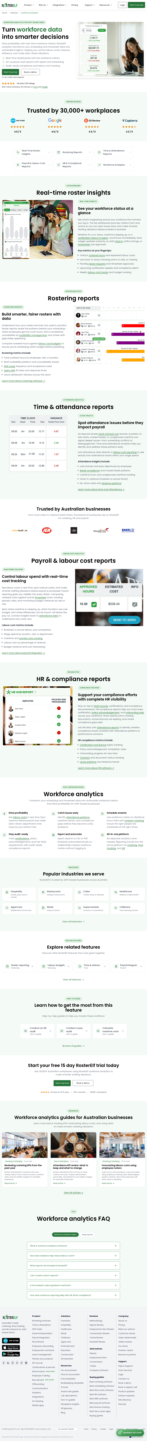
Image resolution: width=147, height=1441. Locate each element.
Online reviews (125, 1341)
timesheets (84, 244)
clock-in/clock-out (108, 433)
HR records (37, 1363)
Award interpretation (42, 1333)
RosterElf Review (97, 1341)
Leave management (41, 1354)
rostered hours (97, 255)
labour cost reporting (125, 452)
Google (45, 87)
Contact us (123, 1378)
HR (123, 848)
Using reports (87, 1234)
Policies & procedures (42, 1358)
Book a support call (127, 1387)
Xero (35, 87)
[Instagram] (12, 1362)
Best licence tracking (100, 1407)
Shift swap (9, 366)
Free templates (68, 1378)
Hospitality (66, 1325)
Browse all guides (72, 1045)
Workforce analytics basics (65, 1234)
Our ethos (123, 1346)
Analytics (36, 1392)
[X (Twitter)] (21, 1362)
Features (14, 13)
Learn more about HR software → (96, 768)
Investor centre (125, 1350)
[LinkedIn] (8, 1362)
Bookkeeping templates (72, 1383)
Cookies (103, 1429)
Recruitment (43, 1380)
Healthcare (66, 1329)
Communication (40, 1388)
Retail (63, 1333)
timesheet (40, 597)
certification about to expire (93, 237)
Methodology (96, 1320)
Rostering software (41, 1320)
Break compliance (90, 470)
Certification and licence (93, 744)
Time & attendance (41, 1325)
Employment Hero (98, 1357)
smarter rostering (134, 820)
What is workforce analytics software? (48, 1245)
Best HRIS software (99, 1398)
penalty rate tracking (31, 638)
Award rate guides (70, 1391)
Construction (67, 1354)
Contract (85, 757)
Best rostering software (101, 1381)
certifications (22, 838)
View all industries (72, 921)
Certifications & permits (43, 1367)
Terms (86, 1429)
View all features (72, 979)
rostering (132, 845)
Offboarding (38, 1384)
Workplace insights (70, 1404)
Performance (43, 1371)
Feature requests (126, 1395)
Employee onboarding (42, 1346)
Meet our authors (126, 1329)
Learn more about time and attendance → (101, 489)
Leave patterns (88, 761)
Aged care (66, 1341)
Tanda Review (96, 1337)
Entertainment (67, 1346)
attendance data (48, 615)
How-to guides (68, 1399)
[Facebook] (3, 1362)
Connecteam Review (100, 1333)
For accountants (69, 1370)
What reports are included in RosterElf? (48, 1265)
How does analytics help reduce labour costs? (52, 1255)
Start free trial (125, 1370)
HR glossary (66, 1408)
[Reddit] (26, 1362)
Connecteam (96, 1361)
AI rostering (37, 1401)
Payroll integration (41, 1337)
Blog (63, 1412)
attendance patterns (78, 817)
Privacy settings (132, 1429)
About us (122, 1320)
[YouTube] (17, 1362)
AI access (119, 1429)
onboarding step (135, 712)
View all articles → (73, 1192)
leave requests (97, 263)
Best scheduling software (102, 1386)
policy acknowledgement (105, 712)
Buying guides (96, 1415)
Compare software (99, 1370)
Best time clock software (102, 1390)
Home (4, 13)
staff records (101, 705)
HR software (38, 1341)
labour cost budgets (49, 343)
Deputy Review (97, 1325)
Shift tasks (37, 1329)
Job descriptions (69, 1395)
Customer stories (126, 1333)
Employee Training (41, 1375)
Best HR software (98, 1394)
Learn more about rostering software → (23, 380)
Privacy (94, 1429)
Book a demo (30, 72)
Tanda (93, 1366)
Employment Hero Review (102, 1329)
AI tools (64, 1387)
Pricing (121, 1325)
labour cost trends (98, 272)
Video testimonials (127, 1337)
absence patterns (111, 483)
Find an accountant (70, 1374)
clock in (119, 241)
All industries (67, 1358)
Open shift (9, 370)
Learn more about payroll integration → (23, 652)
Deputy (93, 1353)
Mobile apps (38, 1405)
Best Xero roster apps (100, 1411)
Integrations (38, 1396)
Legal (111, 1429)
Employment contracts (43, 1350)
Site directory (124, 1399)
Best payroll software (100, 1403)
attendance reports (108, 727)
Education (65, 1350)
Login (122, 5)
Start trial (136, 5)
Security (122, 1404)
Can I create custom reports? (44, 1275)
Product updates (126, 1391)
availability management (33, 335)
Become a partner (127, 1354)
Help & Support (125, 1366)
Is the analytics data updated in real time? (50, 1285)
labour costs (20, 817)
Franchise (65, 1320)
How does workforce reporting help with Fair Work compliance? (60, 1295)
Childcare (65, 1337)
